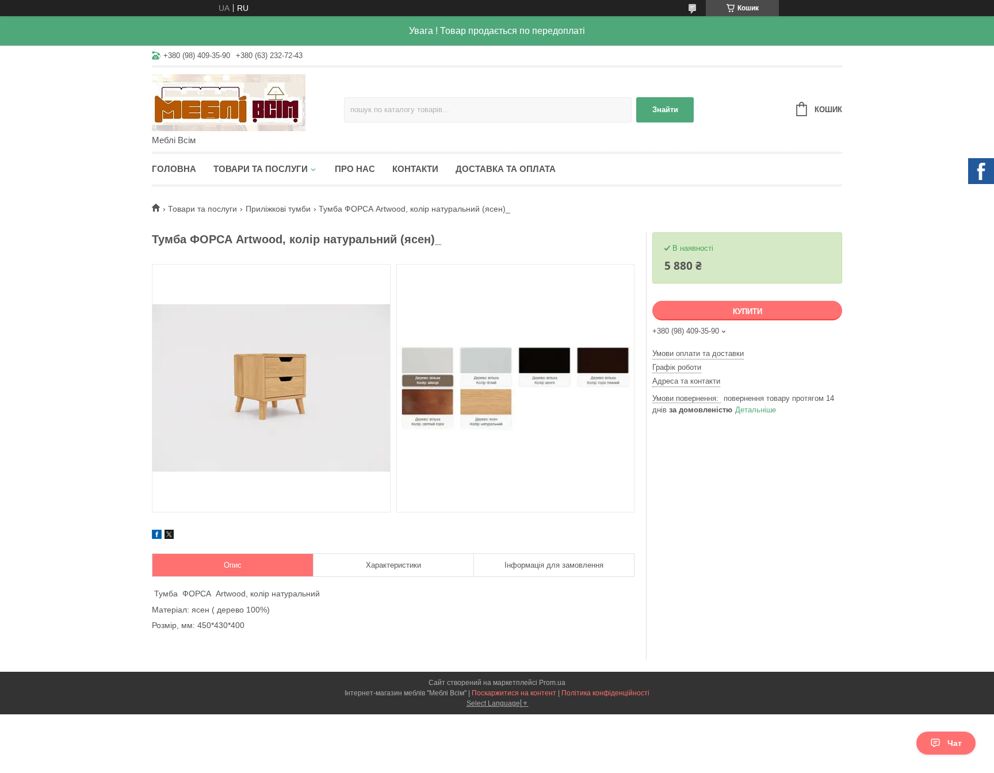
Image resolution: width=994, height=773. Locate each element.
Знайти (665, 109)
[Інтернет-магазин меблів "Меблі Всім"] (248, 102)
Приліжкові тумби (278, 208)
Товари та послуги (260, 168)
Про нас (355, 168)
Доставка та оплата (506, 168)
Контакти (415, 168)
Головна (174, 168)
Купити (747, 311)
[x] (169, 536)
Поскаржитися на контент (514, 693)
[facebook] (157, 536)
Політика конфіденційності (605, 693)
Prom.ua (552, 683)
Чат (954, 743)
